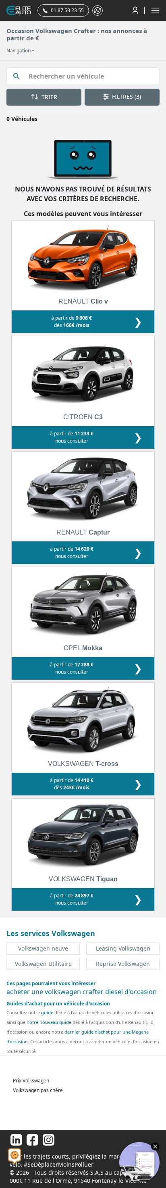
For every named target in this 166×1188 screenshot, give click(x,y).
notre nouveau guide (49, 1022)
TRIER (48, 97)
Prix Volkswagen (31, 1080)
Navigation (18, 51)
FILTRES (125, 96)
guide (47, 1012)
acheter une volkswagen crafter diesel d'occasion (81, 991)
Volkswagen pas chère (38, 1090)
